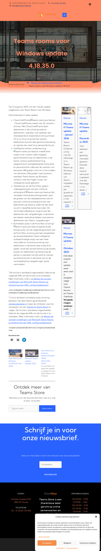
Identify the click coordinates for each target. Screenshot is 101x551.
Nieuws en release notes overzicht (46, 83)
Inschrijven (50, 474)
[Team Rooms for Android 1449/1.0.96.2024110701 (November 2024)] (49, 363)
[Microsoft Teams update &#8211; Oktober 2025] (32, 353)
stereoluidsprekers (17, 304)
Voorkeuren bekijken (88, 543)
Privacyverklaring (72, 548)
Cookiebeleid (60, 548)
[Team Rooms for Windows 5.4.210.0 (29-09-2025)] (15, 353)
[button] (96, 516)
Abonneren (47, 408)
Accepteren (47, 543)
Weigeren (67, 543)
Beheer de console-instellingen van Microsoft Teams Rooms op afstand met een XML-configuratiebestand (30, 282)
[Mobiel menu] (64, 15)
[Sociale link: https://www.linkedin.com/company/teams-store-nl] (90, 4)
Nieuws (67, 118)
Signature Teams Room (37, 307)
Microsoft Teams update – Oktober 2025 (31, 361)
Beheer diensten (44, 537)
